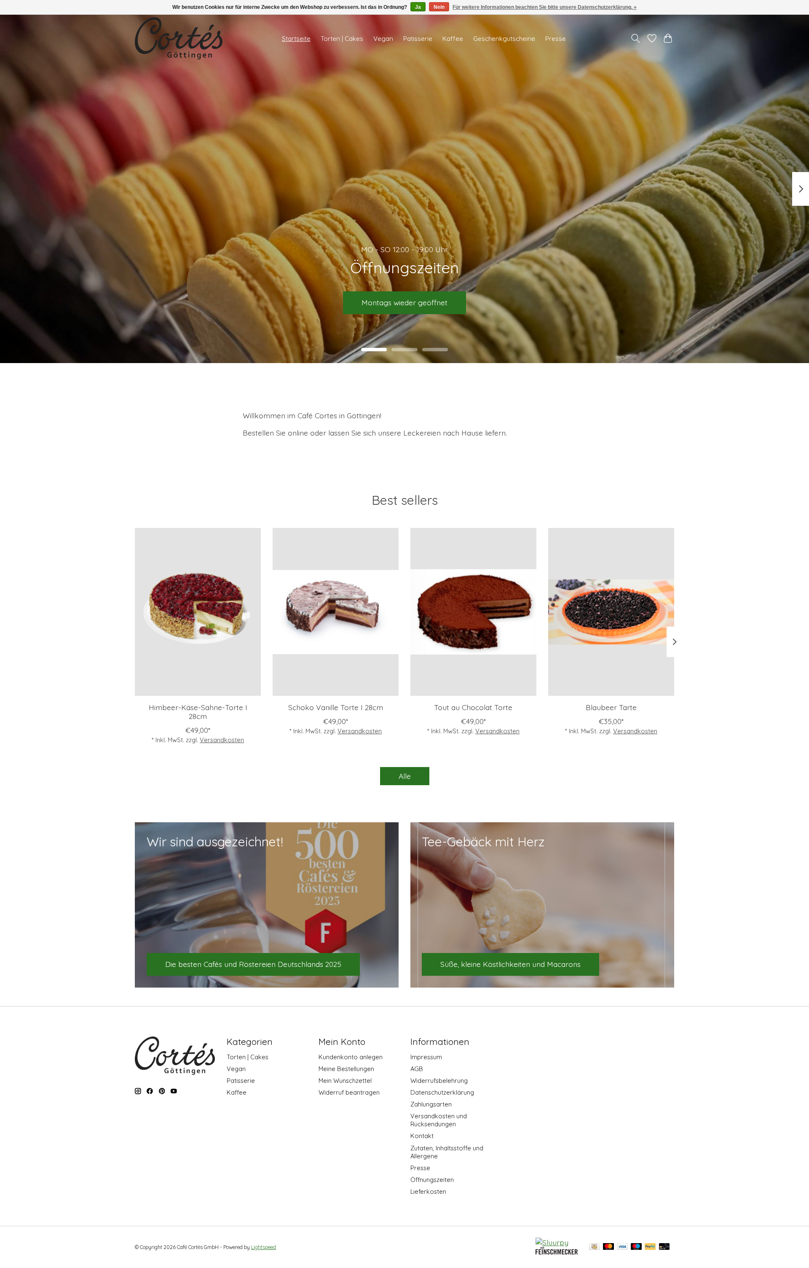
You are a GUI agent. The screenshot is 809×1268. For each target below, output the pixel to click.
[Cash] (594, 1247)
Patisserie (417, 39)
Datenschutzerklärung (442, 1092)
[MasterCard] (608, 1247)
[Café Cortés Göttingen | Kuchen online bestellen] (178, 38)
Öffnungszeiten (432, 1180)
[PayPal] (650, 1247)
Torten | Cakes (342, 39)
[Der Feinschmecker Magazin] (557, 1251)
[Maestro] (636, 1247)
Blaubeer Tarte (611, 707)
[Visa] (622, 1247)
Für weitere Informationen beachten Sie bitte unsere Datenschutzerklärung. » (545, 7)
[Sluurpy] (552, 1242)
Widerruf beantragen (349, 1092)
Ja (418, 7)
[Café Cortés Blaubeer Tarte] (611, 612)
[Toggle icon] (636, 38)
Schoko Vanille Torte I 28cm (335, 707)
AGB (416, 1069)
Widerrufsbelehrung (439, 1081)
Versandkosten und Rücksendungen (438, 1120)
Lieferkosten (428, 1191)
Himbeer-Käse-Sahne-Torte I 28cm (198, 712)
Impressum (426, 1057)
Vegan (383, 39)
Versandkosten (222, 740)
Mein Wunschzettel (345, 1081)
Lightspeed (263, 1247)
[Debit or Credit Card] (664, 1247)
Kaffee (452, 39)
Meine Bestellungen (346, 1069)
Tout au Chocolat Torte (473, 707)
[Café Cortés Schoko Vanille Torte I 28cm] (336, 612)
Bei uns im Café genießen (404, 302)
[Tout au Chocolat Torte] (473, 612)
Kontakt (422, 1136)
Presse (555, 39)
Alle (405, 776)
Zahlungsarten (431, 1104)
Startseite (296, 39)
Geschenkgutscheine (504, 39)
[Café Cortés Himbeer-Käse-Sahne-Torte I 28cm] (198, 612)
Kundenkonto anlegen (351, 1057)
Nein (439, 7)
